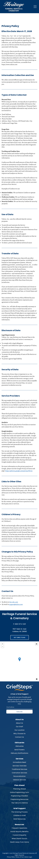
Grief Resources (19, 819)
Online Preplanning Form (19, 792)
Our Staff (19, 727)
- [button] (2, 646)
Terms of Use (19, 857)
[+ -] (19, 661)
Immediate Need (19, 762)
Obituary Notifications (19, 753)
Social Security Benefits (19, 831)
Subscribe (19, 712)
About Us (19, 723)
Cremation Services (19, 773)
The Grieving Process (19, 812)
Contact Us (19, 737)
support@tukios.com (16, 604)
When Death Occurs (19, 839)
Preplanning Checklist (19, 796)
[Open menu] (35, 6)
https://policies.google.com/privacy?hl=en (18, 471)
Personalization (19, 776)
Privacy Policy (11, 857)
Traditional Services (19, 769)
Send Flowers (19, 750)
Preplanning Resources (19, 799)
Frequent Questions (19, 828)
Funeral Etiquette (19, 835)
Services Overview (19, 766)
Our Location (19, 730)
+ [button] (2, 644)
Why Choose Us (19, 733)
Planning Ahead (19, 789)
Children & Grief (19, 815)
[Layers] (36, 644)
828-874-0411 (20, 624)
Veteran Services (19, 780)
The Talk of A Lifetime (19, 803)
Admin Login (28, 857)
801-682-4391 (14, 602)
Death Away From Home (19, 842)
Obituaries (19, 746)
